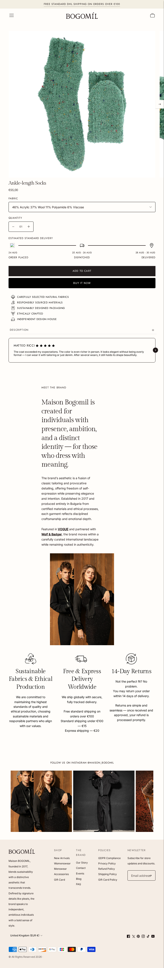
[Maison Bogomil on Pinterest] (138, 937)
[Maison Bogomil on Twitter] (133, 937)
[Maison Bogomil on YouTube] (153, 937)
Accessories (61, 874)
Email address (140, 870)
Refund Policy (106, 868)
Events (80, 873)
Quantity (15, 218)
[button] (8, 350)
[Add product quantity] (28, 227)
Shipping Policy (107, 874)
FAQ (78, 884)
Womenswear (62, 863)
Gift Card (59, 879)
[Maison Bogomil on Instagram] (143, 937)
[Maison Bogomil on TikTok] (148, 937)
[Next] (159, 104)
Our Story (82, 862)
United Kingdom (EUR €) (24, 935)
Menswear (60, 868)
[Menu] (12, 15)
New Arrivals (62, 858)
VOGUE (63, 529)
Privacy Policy (107, 863)
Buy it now (82, 283)
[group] (41, 801)
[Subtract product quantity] (13, 227)
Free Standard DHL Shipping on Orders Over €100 (82, 4)
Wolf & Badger (51, 534)
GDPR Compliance (109, 858)
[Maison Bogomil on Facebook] (128, 937)
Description (19, 330)
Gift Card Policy (107, 879)
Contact (81, 868)
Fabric (13, 198)
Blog (78, 878)
